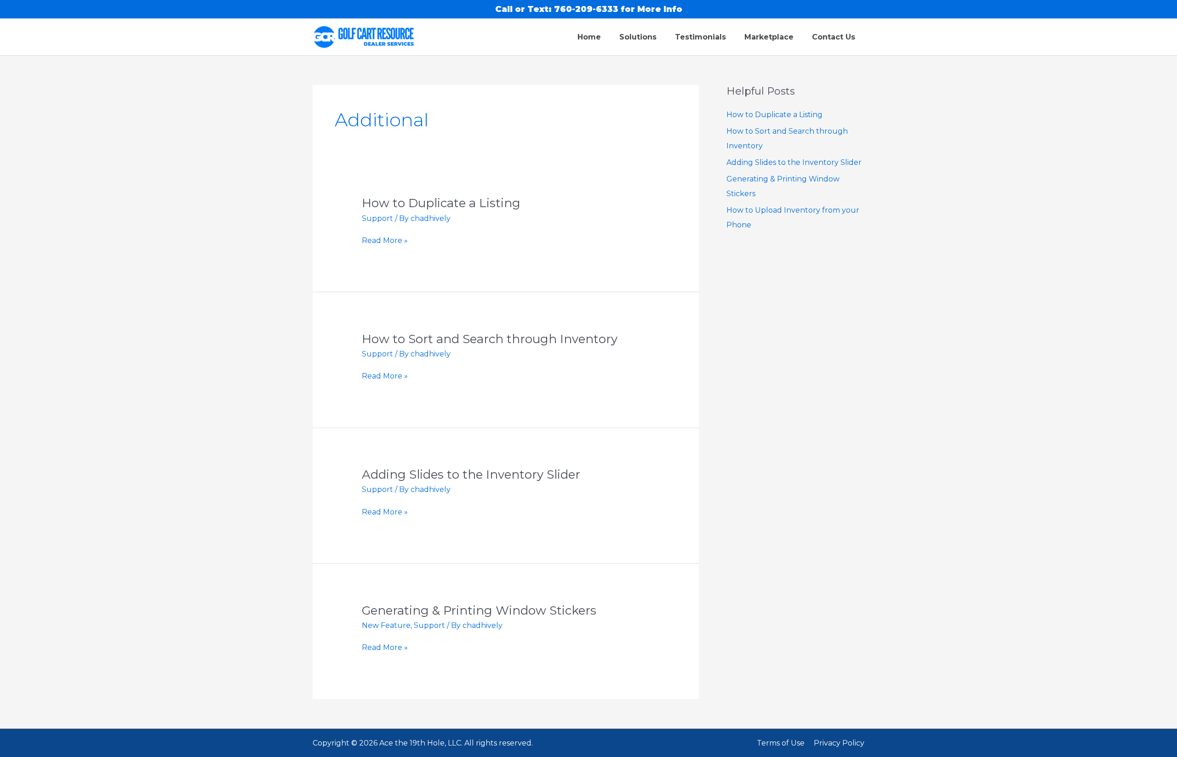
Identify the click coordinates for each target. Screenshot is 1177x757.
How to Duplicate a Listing (441, 203)
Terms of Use (781, 743)
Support (377, 218)
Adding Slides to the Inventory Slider (471, 474)
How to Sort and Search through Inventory (489, 339)
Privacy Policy (839, 743)
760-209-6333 (586, 9)
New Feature (386, 625)
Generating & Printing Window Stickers (479, 610)
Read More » (385, 241)
